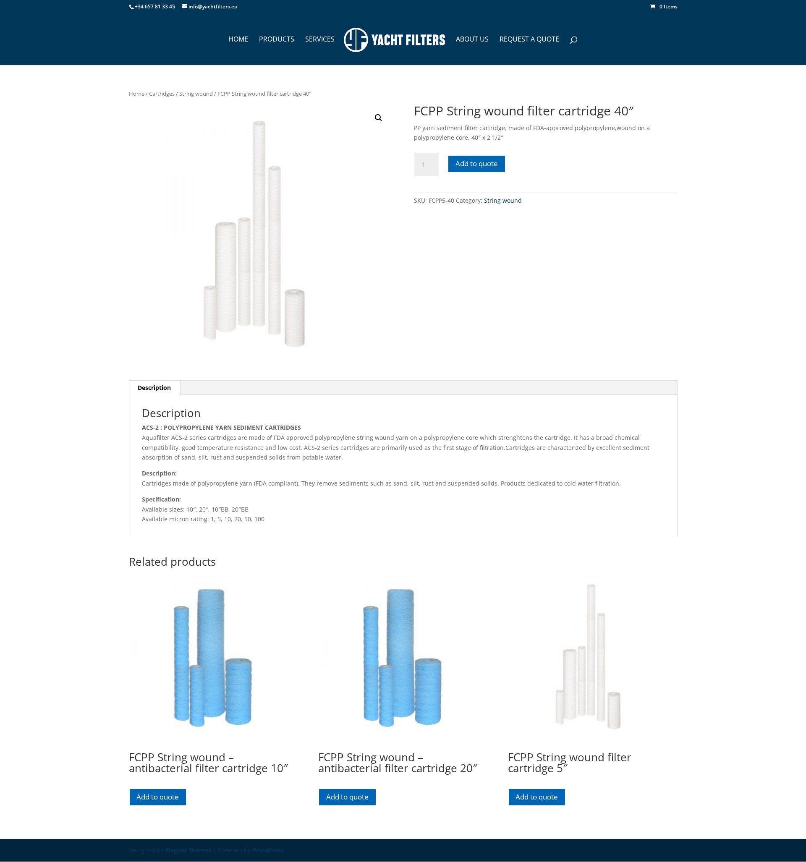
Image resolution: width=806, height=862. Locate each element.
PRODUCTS (276, 40)
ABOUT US (472, 40)
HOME (238, 40)
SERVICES (320, 40)
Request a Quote (529, 40)
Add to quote (476, 163)
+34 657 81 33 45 (155, 6)
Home (136, 93)
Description (154, 388)
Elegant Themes (188, 850)
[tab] (154, 388)
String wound (196, 93)
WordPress (268, 850)
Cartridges (162, 93)
